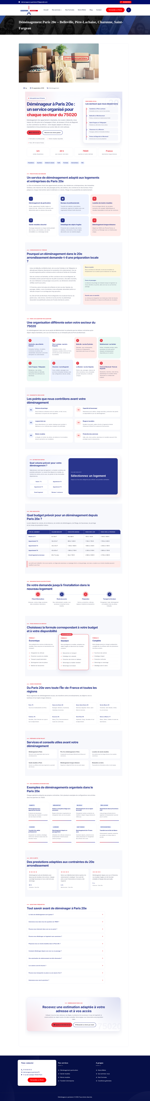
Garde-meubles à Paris (42, 764)
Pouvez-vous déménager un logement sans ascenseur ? (45, 936)
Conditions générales (104, 1081)
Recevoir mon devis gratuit (53, 132)
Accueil (46, 10)
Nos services (56, 10)
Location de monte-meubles (104, 754)
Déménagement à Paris (39, 754)
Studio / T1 (38, 481)
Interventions (74, 162)
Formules (65, 162)
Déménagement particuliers (69, 1070)
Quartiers (39, 162)
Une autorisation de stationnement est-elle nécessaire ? (45, 958)
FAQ (82, 162)
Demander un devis (104, 764)
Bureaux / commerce (57, 492)
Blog (91, 10)
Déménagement (54, 88)
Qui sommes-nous (104, 1074)
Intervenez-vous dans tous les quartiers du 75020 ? (44, 921)
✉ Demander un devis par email (84, 1024)
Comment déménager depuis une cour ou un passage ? (45, 951)
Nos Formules (69, 10)
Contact (98, 10)
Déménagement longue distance (72, 764)
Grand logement (38, 492)
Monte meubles (65, 1077)
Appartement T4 (57, 487)
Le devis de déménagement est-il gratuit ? (41, 914)
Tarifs (58, 162)
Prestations (31, 162)
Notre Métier (82, 10)
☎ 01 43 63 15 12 (34, 132)
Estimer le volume (49, 162)
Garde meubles (65, 1074)
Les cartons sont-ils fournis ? (37, 965)
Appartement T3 (38, 487)
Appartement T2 (57, 481)
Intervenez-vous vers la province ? (39, 980)
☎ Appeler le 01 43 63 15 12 (62, 1024)
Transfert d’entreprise (67, 1081)
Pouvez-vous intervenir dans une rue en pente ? (43, 929)
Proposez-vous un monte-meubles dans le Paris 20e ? (45, 943)
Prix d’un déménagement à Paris (73, 754)
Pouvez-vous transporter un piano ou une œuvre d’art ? (45, 973)
